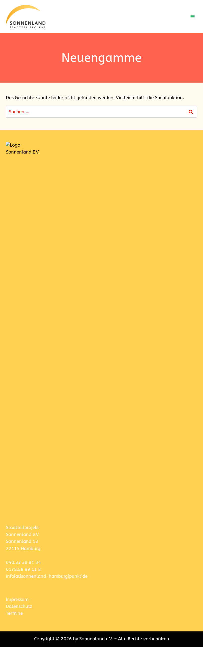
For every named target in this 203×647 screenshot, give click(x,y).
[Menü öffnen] (192, 16)
